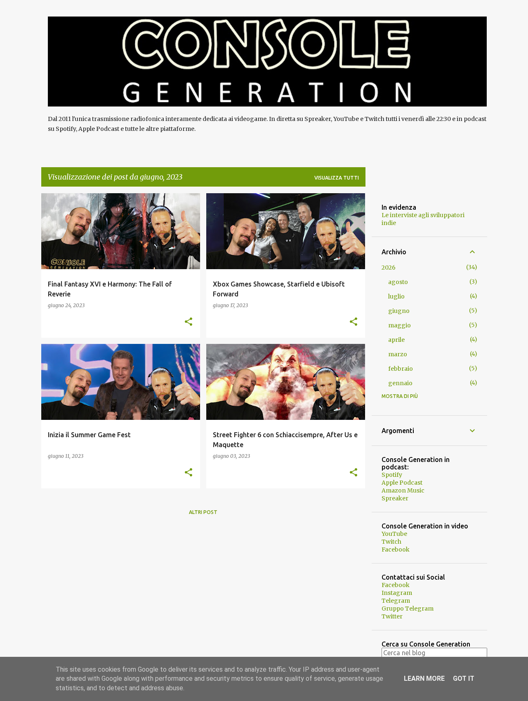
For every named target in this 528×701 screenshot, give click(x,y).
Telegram (396, 600)
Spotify (392, 474)
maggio (399, 325)
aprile (396, 339)
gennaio (400, 383)
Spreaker (395, 498)
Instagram (397, 593)
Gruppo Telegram (408, 608)
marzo (397, 354)
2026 (389, 267)
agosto (398, 282)
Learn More (424, 678)
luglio (396, 296)
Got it (463, 678)
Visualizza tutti (336, 177)
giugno (399, 311)
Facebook (396, 549)
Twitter (392, 616)
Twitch (391, 541)
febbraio (400, 368)
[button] (188, 322)
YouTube (394, 534)
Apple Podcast (402, 482)
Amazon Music (403, 490)
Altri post (203, 512)
